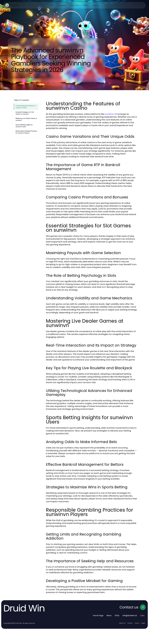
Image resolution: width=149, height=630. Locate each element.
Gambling (16, 43)
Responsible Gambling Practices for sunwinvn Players (26, 132)
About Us (122, 623)
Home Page (98, 615)
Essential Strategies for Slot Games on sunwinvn (25, 113)
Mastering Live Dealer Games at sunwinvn (26, 119)
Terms (137, 623)
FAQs (117, 615)
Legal (143, 623)
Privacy (130, 623)
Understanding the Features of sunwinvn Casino (26, 106)
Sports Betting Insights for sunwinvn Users (24, 125)
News (109, 615)
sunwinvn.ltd (111, 114)
